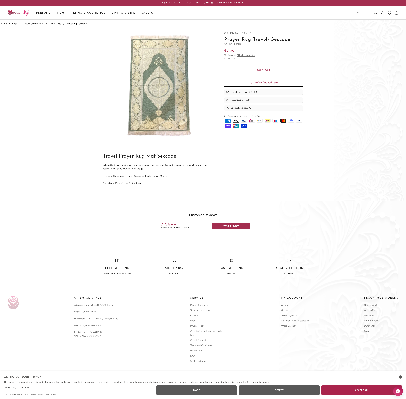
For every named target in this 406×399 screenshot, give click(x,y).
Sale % (147, 13)
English (361, 13)
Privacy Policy (197, 325)
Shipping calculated (246, 55)
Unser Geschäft (288, 325)
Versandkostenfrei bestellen (295, 320)
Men (60, 13)
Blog (366, 331)
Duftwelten (369, 325)
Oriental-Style (238, 33)
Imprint (193, 320)
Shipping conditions (200, 310)
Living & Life (123, 13)
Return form (196, 350)
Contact (194, 315)
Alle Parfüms (370, 310)
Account (285, 304)
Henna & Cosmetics (88, 13)
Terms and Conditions (201, 345)
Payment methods (199, 304)
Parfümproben (371, 320)
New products (371, 304)
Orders (284, 310)
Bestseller (369, 315)
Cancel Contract (198, 340)
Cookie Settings (198, 361)
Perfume (43, 13)
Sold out (264, 70)
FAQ (192, 355)
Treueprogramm (289, 315)
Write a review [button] (230, 226)
